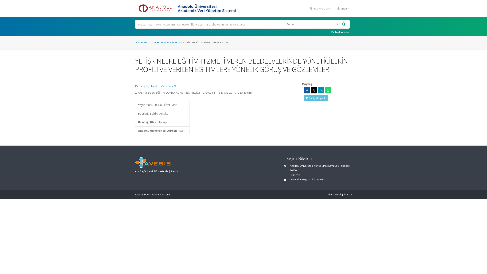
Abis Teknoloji (335, 194)
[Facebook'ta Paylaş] (307, 90)
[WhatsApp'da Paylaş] (328, 90)
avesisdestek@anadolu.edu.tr (307, 179)
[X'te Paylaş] (314, 90)
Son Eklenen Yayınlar (164, 42)
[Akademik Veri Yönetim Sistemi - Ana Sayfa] (156, 8)
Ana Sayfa (141, 42)
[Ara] (343, 24)
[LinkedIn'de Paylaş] (321, 90)
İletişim (175, 171)
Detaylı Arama (340, 32)
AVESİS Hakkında (158, 171)
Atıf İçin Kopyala (317, 98)
